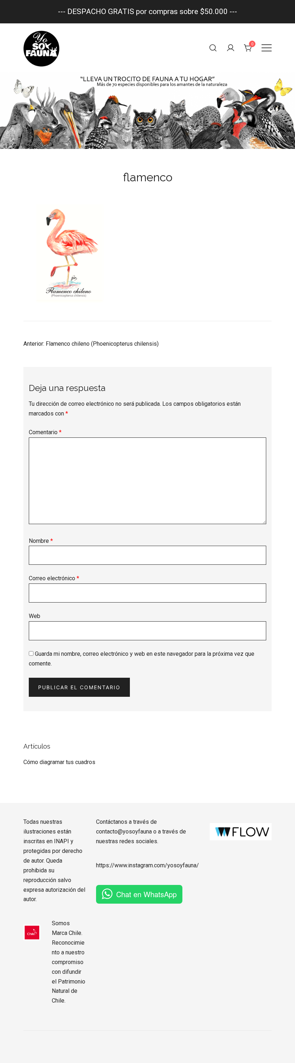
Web (34, 616)
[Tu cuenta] (230, 48)
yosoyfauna (181, 865)
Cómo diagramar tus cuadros (59, 762)
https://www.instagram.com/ (131, 865)
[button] (26, 737)
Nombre (41, 540)
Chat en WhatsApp (146, 894)
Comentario (45, 432)
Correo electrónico (54, 578)
